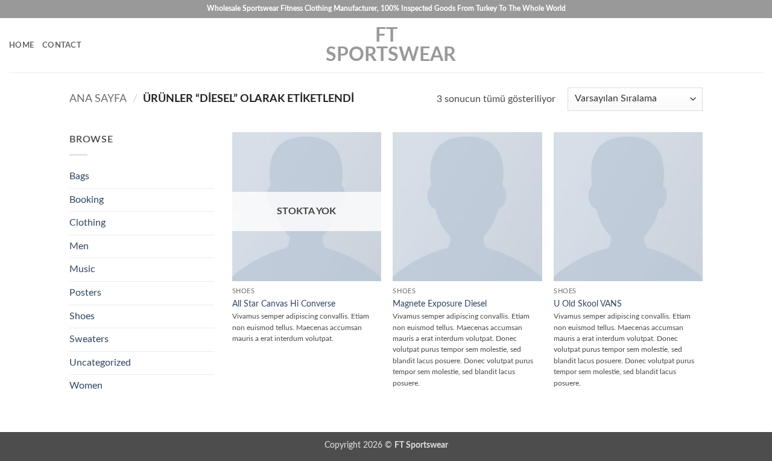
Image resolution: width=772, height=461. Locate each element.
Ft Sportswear (386, 45)
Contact (61, 45)
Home (21, 45)
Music (82, 269)
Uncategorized (100, 362)
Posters (85, 292)
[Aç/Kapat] (207, 223)
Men (79, 246)
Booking (86, 200)
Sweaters (89, 339)
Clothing (87, 222)
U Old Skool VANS (588, 303)
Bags (79, 176)
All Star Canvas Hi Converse (283, 303)
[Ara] (758, 45)
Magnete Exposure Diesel (440, 303)
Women (86, 385)
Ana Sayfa (98, 98)
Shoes (82, 316)
